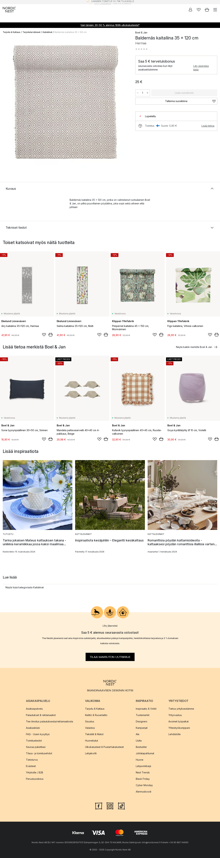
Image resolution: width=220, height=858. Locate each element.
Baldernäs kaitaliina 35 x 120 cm (70, 32)
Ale (137, 734)
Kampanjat (141, 727)
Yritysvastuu (175, 714)
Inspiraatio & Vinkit (146, 708)
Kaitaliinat (47, 32)
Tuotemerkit (142, 714)
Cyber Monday (144, 785)
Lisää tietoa (207, 125)
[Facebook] (98, 805)
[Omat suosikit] (199, 10)
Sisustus (89, 721)
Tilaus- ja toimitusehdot (39, 753)
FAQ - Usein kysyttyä (38, 734)
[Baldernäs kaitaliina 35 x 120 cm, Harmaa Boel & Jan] (65, 102)
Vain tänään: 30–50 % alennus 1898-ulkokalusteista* (110, 25)
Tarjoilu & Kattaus (11, 32)
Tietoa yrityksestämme (181, 708)
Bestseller (141, 746)
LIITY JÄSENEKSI (102, 2)
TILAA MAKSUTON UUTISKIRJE (110, 656)
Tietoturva (32, 759)
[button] (141, 49)
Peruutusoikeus (34, 778)
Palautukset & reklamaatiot (41, 714)
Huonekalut (91, 740)
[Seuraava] (125, 102)
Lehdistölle (174, 734)
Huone (139, 759)
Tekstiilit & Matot (94, 734)
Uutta (139, 740)
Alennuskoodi (143, 791)
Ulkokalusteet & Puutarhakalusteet (104, 746)
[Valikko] (215, 10)
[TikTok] (121, 805)
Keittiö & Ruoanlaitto (96, 714)
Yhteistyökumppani (179, 727)
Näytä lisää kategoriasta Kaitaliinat (25, 587)
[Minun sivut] (190, 10)
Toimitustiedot (34, 740)
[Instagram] (110, 805)
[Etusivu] (9, 9)
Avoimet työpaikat (178, 721)
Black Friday (143, 778)
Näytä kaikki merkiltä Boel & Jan (194, 347)
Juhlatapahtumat (145, 753)
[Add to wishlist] (44, 334)
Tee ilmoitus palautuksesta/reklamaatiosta (49, 721)
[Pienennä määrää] (137, 92)
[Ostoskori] (207, 10)
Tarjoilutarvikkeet (31, 32)
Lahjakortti (91, 753)
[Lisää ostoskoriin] (50, 334)
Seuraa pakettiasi (36, 746)
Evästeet (31, 765)
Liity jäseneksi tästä (201, 67)
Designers (141, 721)
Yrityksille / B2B (34, 772)
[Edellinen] (6, 102)
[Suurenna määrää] (147, 92)
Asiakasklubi (33, 727)
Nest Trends (143, 772)
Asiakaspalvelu (34, 708)
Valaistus (90, 727)
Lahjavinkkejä (143, 765)
